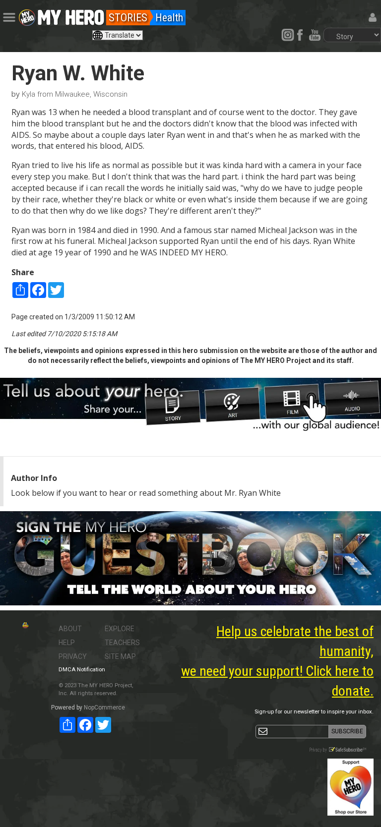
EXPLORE (119, 629)
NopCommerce (104, 707)
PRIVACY (73, 656)
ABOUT (70, 629)
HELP (67, 643)
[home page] (71, 15)
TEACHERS (122, 643)
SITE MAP (120, 656)
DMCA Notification (82, 669)
